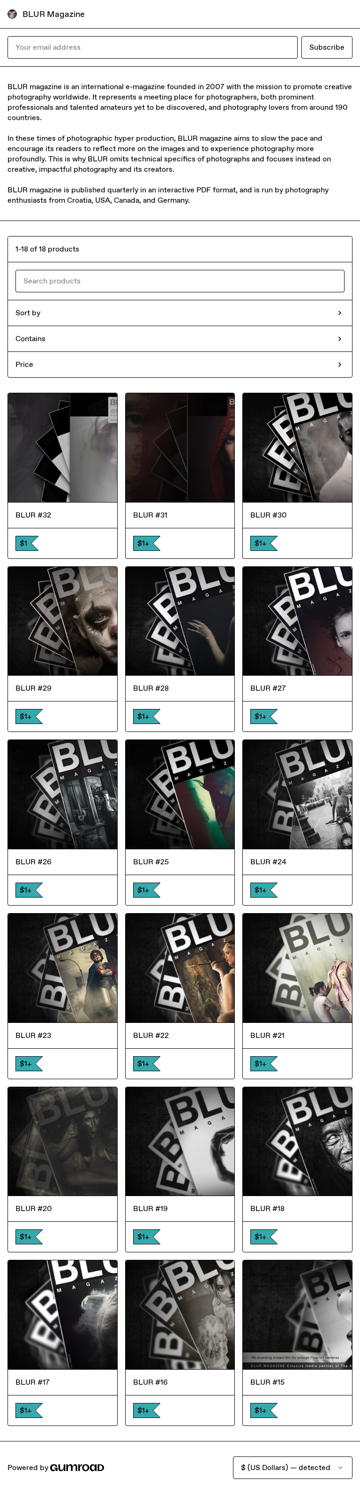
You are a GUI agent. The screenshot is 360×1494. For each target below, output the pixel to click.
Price (24, 364)
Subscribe (327, 47)
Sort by (27, 312)
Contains (30, 338)
